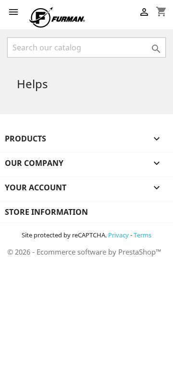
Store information (46, 212)
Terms (142, 235)
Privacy (118, 235)
